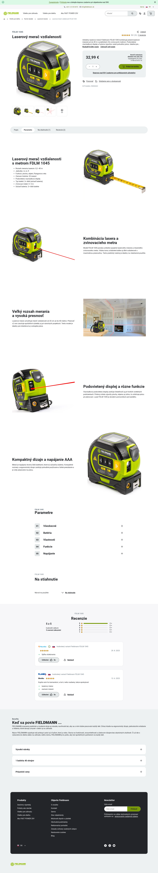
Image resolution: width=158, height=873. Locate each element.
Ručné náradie (28, 19)
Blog (52, 836)
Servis (142, 7)
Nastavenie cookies (58, 832)
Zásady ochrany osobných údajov (64, 829)
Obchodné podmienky (59, 822)
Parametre (28, 130)
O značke (54, 805)
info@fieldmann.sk (88, 7)
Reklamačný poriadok (59, 825)
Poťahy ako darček (24, 808)
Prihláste (63, 2)
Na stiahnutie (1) (44, 130)
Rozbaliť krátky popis (90, 47)
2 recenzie (142, 35)
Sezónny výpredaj (24, 805)
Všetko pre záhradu (24, 812)
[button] (130, 66)
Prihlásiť (134, 809)
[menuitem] (30, 13)
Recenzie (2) (60, 130)
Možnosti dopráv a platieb (61, 819)
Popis (16, 130)
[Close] (155, 2)
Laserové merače (42, 19)
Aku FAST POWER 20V (25, 819)
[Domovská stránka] (4, 19)
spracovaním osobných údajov (126, 816)
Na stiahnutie (70, 593)
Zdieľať (143, 32)
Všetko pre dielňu (14, 19)
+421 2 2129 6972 (72, 7)
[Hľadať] (132, 13)
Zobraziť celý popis (107, 47)
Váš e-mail (108, 804)
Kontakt (54, 808)
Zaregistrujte (53, 2)
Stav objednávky (57, 815)
